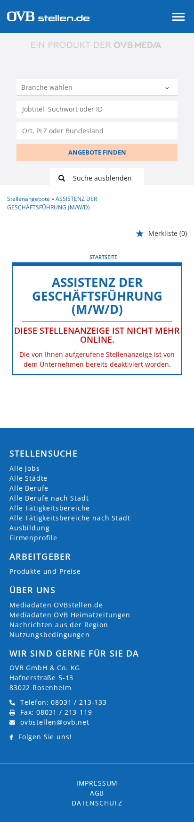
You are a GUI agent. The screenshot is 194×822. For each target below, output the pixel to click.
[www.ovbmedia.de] (97, 44)
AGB (97, 792)
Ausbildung (29, 527)
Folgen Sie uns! (45, 736)
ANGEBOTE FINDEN (97, 152)
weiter (171, 256)
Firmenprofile (33, 537)
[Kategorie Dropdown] (168, 88)
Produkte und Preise (45, 571)
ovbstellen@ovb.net (54, 722)
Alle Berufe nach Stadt (49, 497)
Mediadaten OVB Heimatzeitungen (69, 614)
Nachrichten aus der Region (58, 624)
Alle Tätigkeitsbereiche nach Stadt (69, 517)
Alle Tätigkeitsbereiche (49, 507)
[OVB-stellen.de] (48, 15)
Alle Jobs (24, 468)
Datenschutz (97, 802)
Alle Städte (28, 478)
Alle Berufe (28, 488)
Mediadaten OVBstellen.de (56, 604)
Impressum (97, 783)
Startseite (103, 256)
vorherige (28, 256)
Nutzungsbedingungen (49, 634)
